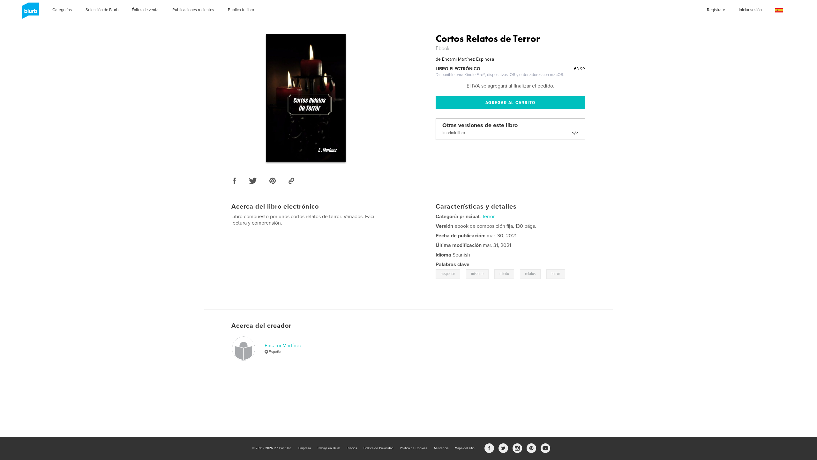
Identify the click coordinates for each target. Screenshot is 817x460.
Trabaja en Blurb (328, 448)
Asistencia (441, 448)
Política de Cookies (413, 448)
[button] (779, 10)
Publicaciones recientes (193, 9)
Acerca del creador (261, 326)
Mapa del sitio (465, 448)
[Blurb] (29, 13)
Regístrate (716, 9)
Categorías (62, 9)
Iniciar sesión (750, 9)
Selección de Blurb (102, 9)
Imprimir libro (453, 132)
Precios (352, 448)
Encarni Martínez (283, 345)
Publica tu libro (241, 9)
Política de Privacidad (379, 448)
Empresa (304, 448)
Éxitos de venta (145, 9)
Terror (488, 216)
